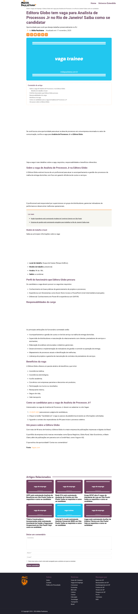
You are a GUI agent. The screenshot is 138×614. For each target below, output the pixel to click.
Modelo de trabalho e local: (39, 91)
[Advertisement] (69, 118)
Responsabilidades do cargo (38, 95)
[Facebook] (28, 34)
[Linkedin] (42, 34)
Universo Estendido (107, 3)
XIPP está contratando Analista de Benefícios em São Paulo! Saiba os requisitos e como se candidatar (39, 497)
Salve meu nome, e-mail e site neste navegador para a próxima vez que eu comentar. (52, 561)
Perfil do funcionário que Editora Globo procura (44, 93)
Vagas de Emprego (36, 8)
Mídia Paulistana (38, 30)
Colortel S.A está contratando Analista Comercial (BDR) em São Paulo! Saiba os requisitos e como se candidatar (68, 522)
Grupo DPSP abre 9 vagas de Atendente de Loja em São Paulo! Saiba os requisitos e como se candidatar (97, 498)
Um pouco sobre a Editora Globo (39, 102)
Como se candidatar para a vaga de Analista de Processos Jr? (48, 100)
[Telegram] (35, 34)
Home (93, 3)
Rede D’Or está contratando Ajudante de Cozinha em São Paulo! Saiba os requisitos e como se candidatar (68, 498)
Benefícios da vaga (35, 97)
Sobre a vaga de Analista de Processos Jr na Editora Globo (47, 89)
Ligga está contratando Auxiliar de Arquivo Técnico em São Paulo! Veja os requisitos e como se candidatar (97, 522)
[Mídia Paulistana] (27, 30)
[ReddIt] (46, 34)
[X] (39, 34)
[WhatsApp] (31, 34)
